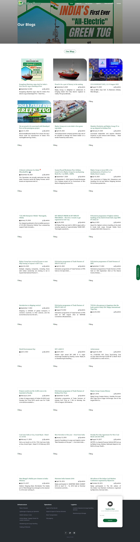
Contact (119, 3)
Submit (110, 520)
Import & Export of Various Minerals (56, 511)
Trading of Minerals (25, 527)
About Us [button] (78, 3)
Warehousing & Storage (79, 513)
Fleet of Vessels (24, 508)
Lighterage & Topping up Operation (29, 511)
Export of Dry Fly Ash (51, 508)
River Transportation (51, 515)
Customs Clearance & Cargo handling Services (83, 509)
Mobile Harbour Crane (26, 515)
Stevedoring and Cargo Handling (28, 523)
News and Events (109, 3)
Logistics (98, 3)
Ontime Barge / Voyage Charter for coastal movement (29, 519)
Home (71, 3)
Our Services (88, 3)
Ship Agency (49, 518)
